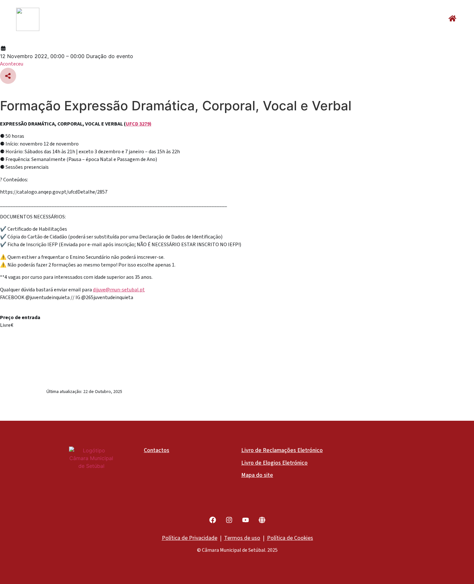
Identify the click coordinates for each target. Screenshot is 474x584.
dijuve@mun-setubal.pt (119, 289)
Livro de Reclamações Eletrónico (282, 450)
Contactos (156, 450)
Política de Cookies (290, 538)
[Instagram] (229, 520)
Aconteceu (11, 63)
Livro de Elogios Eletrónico (274, 463)
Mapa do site (257, 475)
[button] (452, 18)
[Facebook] (212, 520)
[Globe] (262, 520)
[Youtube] (245, 520)
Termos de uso (242, 538)
